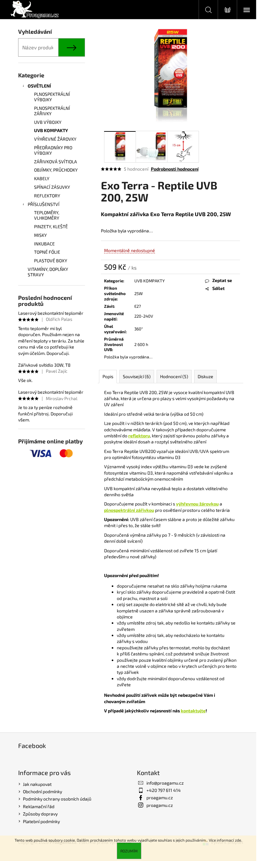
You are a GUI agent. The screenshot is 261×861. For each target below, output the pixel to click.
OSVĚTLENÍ (39, 85)
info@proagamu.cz (165, 783)
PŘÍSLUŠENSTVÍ (44, 204)
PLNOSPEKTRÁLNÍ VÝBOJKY (52, 96)
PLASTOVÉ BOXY (50, 260)
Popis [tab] (107, 376)
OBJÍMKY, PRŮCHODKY (56, 170)
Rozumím (129, 851)
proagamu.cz (159, 797)
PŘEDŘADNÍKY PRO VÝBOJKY (53, 150)
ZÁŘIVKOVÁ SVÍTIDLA (55, 161)
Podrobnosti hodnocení (175, 169)
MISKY (40, 235)
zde (238, 840)
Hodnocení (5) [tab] (174, 376)
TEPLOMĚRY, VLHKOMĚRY (46, 215)
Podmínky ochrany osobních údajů (57, 798)
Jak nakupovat (37, 784)
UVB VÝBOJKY (47, 122)
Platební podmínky (41, 821)
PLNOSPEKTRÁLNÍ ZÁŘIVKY (52, 110)
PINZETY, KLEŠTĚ (51, 226)
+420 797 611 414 (163, 790)
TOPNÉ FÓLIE (47, 252)
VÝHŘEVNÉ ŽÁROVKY (55, 139)
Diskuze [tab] (205, 376)
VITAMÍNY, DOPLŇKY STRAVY (48, 271)
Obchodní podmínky (42, 791)
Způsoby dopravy (40, 813)
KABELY (41, 178)
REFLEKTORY (47, 195)
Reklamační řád (38, 806)
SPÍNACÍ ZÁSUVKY (52, 187)
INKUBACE (44, 243)
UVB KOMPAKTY (51, 130)
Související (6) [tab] (137, 376)
